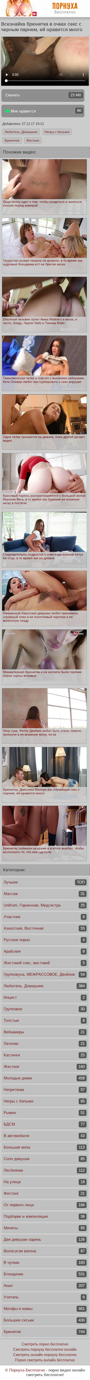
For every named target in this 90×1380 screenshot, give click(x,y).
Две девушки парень (44, 1239)
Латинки (44, 1043)
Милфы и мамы (44, 1308)
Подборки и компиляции (44, 1216)
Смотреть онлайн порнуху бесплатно (45, 1355)
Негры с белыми (57, 132)
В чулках (44, 1262)
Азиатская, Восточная (44, 928)
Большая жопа (44, 1147)
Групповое (44, 1009)
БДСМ (44, 1124)
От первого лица (44, 1205)
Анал (44, 1285)
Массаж (44, 894)
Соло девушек (44, 1159)
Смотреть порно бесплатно (45, 1344)
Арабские (44, 951)
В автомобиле (44, 1136)
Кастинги (44, 1055)
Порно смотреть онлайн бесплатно (45, 1360)
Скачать (43, 95)
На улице (44, 1182)
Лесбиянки (44, 1170)
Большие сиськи (44, 1320)
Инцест (44, 997)
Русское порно (44, 940)
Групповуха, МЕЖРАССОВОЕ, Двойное (44, 974)
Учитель (44, 1297)
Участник (44, 917)
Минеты (44, 1228)
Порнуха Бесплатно (27, 1370)
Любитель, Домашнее (21, 132)
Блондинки (44, 1274)
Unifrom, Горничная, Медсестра (44, 905)
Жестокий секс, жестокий (44, 963)
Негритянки (44, 1089)
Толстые (44, 1020)
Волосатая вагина (44, 1251)
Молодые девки (44, 1078)
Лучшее (44, 882)
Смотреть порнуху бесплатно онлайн (45, 1349)
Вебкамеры (44, 1032)
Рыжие (44, 1113)
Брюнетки (12, 140)
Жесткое (32, 140)
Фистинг (44, 1193)
